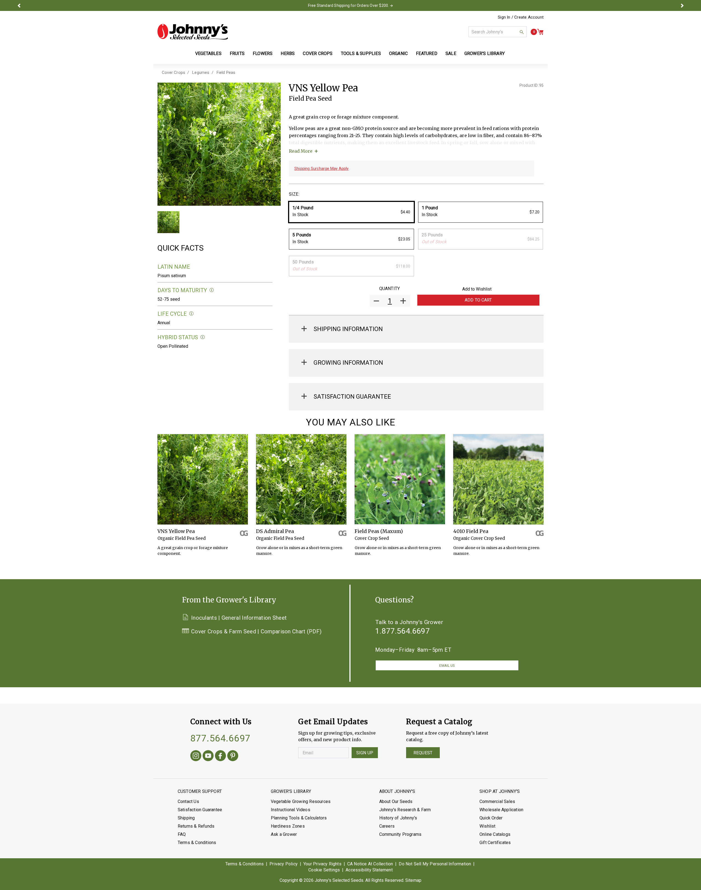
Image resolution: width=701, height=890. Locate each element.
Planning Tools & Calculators (299, 818)
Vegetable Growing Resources (301, 801)
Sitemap (413, 880)
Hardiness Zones (288, 826)
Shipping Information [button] (348, 329)
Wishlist (487, 826)
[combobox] (498, 31)
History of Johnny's (398, 818)
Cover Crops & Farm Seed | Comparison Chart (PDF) (256, 631)
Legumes (200, 72)
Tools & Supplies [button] (361, 53)
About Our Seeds (396, 801)
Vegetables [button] (208, 53)
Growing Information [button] (348, 362)
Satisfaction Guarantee (200, 809)
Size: (294, 194)
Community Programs (400, 834)
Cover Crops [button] (317, 53)
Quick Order (490, 818)
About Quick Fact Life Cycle (191, 313)
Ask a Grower (284, 834)
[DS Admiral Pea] (301, 479)
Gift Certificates (495, 842)
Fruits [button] (237, 53)
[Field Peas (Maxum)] (400, 479)
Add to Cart (478, 300)
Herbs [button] (288, 53)
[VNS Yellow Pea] (202, 479)
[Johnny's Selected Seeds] (192, 32)
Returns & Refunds (196, 826)
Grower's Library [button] (485, 53)
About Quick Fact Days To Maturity (211, 290)
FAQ (182, 834)
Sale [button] (451, 53)
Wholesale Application (501, 809)
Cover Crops (173, 72)
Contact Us (188, 801)
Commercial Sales (497, 801)
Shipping (186, 818)
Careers (387, 826)
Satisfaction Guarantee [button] (352, 396)
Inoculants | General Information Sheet (239, 617)
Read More (300, 151)
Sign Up (364, 752)
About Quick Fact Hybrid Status (202, 337)
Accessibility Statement (369, 869)
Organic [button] (398, 53)
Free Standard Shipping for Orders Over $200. (348, 5)
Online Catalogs (494, 834)
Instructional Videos (290, 809)
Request (422, 752)
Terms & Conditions (197, 842)
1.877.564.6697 (402, 631)
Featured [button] (426, 53)
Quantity (389, 288)
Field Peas (226, 72)
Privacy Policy (283, 863)
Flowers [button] (262, 53)
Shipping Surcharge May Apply (321, 168)
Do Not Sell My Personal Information (435, 863)
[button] (18, 5)
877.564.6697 (220, 738)
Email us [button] (447, 665)
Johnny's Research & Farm (405, 809)
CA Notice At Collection (370, 863)
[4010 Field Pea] (498, 479)
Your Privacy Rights (322, 863)
